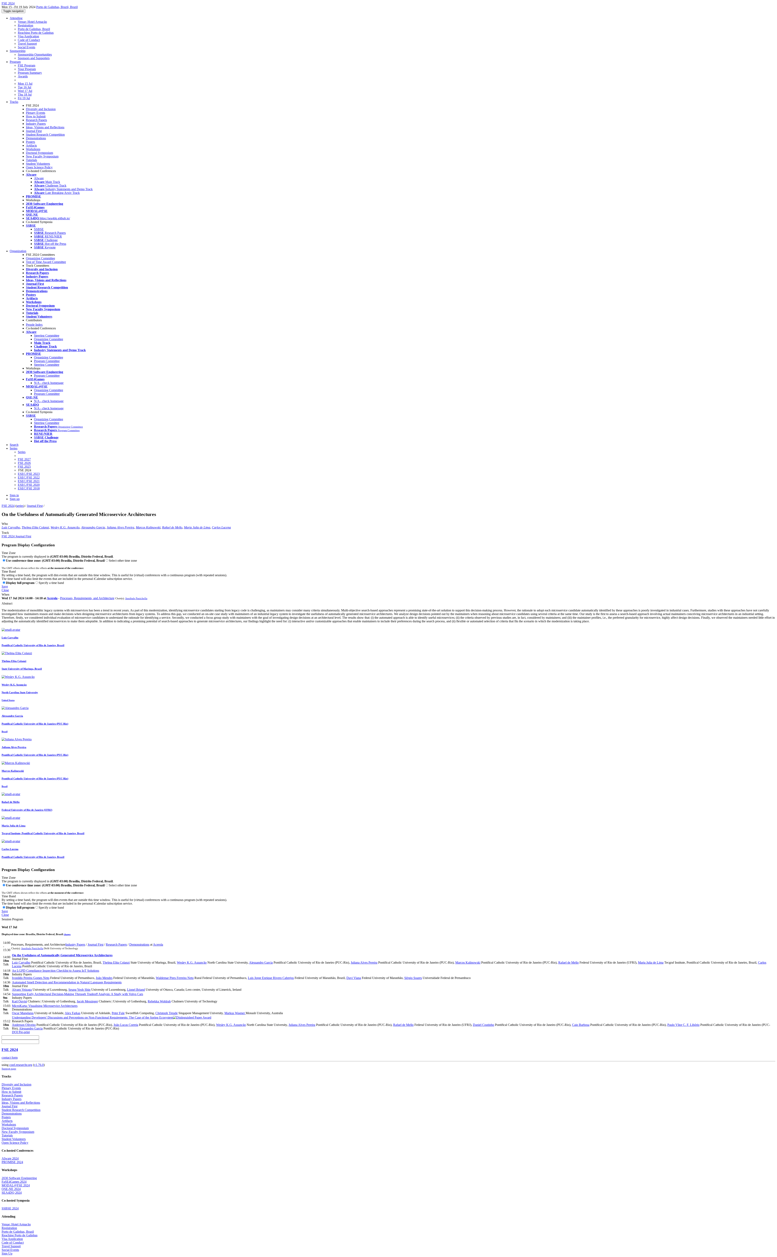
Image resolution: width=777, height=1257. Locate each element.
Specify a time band (51, 583)
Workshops (33, 149)
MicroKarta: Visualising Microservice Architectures (44, 1006)
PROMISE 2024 (12, 1162)
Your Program (27, 69)
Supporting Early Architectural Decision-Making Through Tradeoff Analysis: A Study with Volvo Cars (77, 994)
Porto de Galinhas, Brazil (34, 29)
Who (5, 523)
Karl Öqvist (19, 1001)
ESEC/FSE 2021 (29, 481)
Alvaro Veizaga (22, 989)
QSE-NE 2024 (11, 1189)
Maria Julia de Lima (197, 527)
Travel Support (27, 43)
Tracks (14, 102)
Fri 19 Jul (24, 98)
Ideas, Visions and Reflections (45, 127)
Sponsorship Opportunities (35, 54)
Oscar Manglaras (23, 1013)
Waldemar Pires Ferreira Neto (175, 978)
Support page (9, 1068)
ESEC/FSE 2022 (29, 477)
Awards (23, 76)
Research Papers (36, 120)
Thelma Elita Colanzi (35, 527)
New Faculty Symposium (42, 156)
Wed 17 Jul (25, 91)
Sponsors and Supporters (34, 58)
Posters (30, 142)
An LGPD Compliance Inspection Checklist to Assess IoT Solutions (55, 970)
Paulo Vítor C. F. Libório (683, 1025)
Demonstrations (36, 138)
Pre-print (24, 1032)
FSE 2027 (24, 459)
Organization (18, 251)
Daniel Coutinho (483, 1025)
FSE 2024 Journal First (16, 536)
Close (5, 590)
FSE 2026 (24, 463)
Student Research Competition (45, 134)
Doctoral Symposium (39, 152)
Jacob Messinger (87, 1001)
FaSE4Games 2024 (14, 1181)
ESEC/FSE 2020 (29, 484)
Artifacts (31, 145)
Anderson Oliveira (24, 1025)
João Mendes (104, 978)
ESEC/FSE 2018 (29, 488)
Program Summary (30, 72)
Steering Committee (46, 335)
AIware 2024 (10, 1158)
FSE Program (26, 65)
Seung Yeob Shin (79, 989)
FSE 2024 (8, 505)
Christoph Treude (166, 1013)
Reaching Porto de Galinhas (36, 32)
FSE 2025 (24, 466)
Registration (25, 25)
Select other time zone (123, 560)
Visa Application (28, 36)
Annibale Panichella (136, 598)
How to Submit (36, 116)
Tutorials (31, 160)
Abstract (7, 603)
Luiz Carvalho (11, 527)
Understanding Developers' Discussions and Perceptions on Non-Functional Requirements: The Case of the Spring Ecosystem (92, 1017)
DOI (15, 1032)
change (67, 934)
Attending (16, 18)
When (5, 594)
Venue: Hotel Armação (32, 21)
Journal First (34, 131)
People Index (34, 324)
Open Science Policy (39, 167)
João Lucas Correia (126, 1025)
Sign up (15, 499)
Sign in (14, 495)
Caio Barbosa (580, 1025)
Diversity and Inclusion (41, 109)
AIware (39, 178)
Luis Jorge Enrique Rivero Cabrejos (271, 978)
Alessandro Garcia (93, 527)
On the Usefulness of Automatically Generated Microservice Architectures (62, 955)
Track (5, 532)
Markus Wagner (235, 1013)
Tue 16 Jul (24, 87)
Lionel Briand (136, 989)
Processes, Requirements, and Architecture (87, 598)
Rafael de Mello (172, 527)
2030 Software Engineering (19, 1178)
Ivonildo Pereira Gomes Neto (30, 978)
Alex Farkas (72, 1013)
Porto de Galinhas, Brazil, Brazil (57, 7)
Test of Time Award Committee (46, 262)
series (19, 505)
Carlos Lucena (221, 527)
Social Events (26, 47)
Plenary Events (35, 112)
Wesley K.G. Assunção (65, 527)
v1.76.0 (39, 1065)
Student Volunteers (38, 163)
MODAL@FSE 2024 (16, 1185)
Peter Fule (118, 1013)
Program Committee (47, 361)
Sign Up (7, 1253)
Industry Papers (36, 123)
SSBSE (39, 229)
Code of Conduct (29, 40)
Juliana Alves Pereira (120, 527)
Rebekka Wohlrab (159, 1001)
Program (15, 61)
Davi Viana (353, 978)
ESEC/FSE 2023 (29, 474)
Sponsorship (17, 51)
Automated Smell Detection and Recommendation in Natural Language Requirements (67, 982)
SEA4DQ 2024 (12, 1192)
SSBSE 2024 (10, 1208)
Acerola (52, 598)
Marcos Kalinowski (148, 527)
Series (21, 452)
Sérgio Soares (413, 978)
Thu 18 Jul (25, 94)
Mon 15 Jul (25, 83)
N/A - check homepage (49, 383)
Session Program (12, 919)
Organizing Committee (40, 258)
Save (5, 586)
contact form (10, 1057)
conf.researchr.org (20, 1065)
